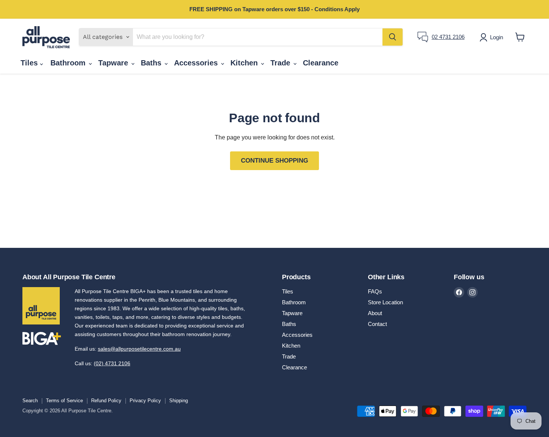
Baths (152, 63)
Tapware (114, 63)
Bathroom (69, 63)
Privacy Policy (145, 400)
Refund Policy (106, 400)
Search (30, 400)
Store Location (385, 302)
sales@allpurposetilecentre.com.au (139, 349)
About (375, 313)
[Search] (392, 37)
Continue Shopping (274, 160)
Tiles (30, 63)
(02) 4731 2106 (112, 363)
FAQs (375, 291)
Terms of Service (64, 400)
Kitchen (245, 63)
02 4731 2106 (448, 37)
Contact (377, 324)
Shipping (178, 400)
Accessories (197, 63)
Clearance (320, 63)
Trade (281, 63)
